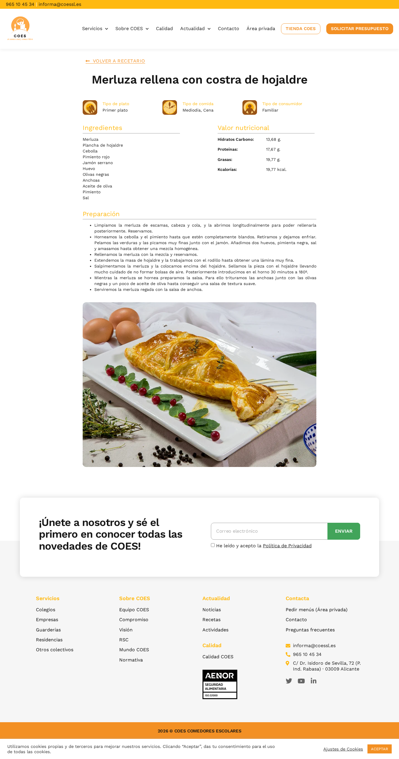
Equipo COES (134, 609)
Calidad (164, 28)
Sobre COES (129, 28)
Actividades (215, 630)
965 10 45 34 (20, 4)
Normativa (131, 660)
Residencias (49, 639)
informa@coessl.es (60, 4)
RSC (124, 639)
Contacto (228, 28)
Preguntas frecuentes (310, 630)
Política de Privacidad (287, 545)
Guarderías (48, 630)
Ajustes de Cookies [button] (343, 749)
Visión (126, 630)
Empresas (47, 619)
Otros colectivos (54, 649)
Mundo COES (134, 649)
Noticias (211, 609)
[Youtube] (301, 681)
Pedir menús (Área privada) (317, 609)
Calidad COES (217, 656)
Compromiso (133, 619)
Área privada (261, 28)
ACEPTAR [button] (379, 749)
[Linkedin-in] (313, 681)
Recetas (211, 619)
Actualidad (192, 28)
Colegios (45, 609)
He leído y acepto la (264, 545)
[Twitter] (289, 681)
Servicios (92, 28)
